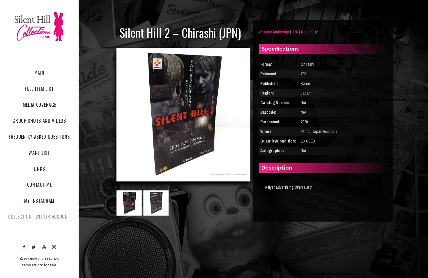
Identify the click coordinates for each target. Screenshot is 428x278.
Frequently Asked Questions (39, 136)
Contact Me (39, 184)
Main (39, 72)
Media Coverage (39, 104)
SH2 (314, 32)
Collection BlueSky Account (39, 232)
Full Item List (39, 88)
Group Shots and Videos (39, 120)
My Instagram (39, 200)
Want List (39, 152)
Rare (305, 32)
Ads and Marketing (274, 32)
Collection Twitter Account (39, 216)
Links (39, 168)
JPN (295, 32)
